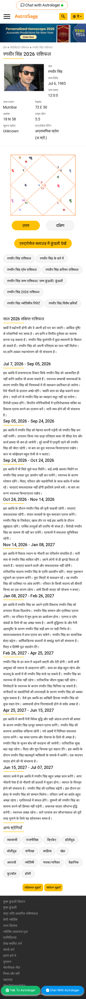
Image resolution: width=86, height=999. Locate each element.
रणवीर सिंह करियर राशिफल (62, 270)
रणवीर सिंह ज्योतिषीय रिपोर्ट (23, 303)
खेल (62, 851)
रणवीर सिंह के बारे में (52, 258)
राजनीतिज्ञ (32, 840)
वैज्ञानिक (74, 862)
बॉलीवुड (11, 851)
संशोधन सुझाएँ (53, 887)
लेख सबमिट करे (12, 944)
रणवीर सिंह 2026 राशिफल (23, 292)
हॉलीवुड (70, 840)
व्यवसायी (12, 840)
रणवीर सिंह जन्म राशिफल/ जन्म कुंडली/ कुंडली (35, 281)
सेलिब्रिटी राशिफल (19, 47)
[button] (6, 33)
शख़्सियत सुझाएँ (33, 887)
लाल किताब (10, 926)
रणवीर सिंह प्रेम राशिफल (22, 270)
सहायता (8, 980)
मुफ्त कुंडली (10, 907)
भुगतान (7, 962)
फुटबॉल (11, 874)
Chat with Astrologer (40, 5)
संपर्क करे (8, 950)
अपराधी (11, 862)
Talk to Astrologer (22, 990)
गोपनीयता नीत (11, 968)
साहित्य (47, 851)
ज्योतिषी (29, 862)
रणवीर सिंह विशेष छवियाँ (63, 303)
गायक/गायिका (51, 862)
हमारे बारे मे (9, 956)
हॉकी (28, 874)
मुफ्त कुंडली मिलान (14, 902)
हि (78, 16)
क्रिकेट (51, 840)
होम (5, 47)
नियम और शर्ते (11, 974)
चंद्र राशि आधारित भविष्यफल (20, 913)
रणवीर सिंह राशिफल (19, 258)
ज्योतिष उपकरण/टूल (15, 932)
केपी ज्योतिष (10, 920)
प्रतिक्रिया (9, 937)
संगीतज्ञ (29, 851)
